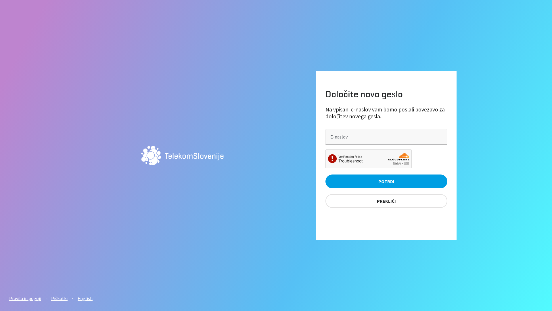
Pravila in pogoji (25, 298)
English (85, 298)
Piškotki (59, 298)
